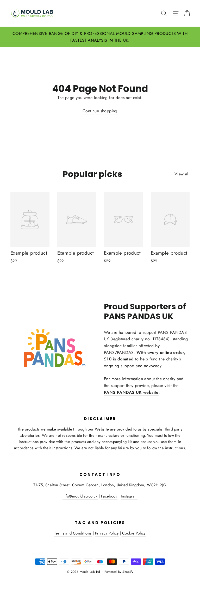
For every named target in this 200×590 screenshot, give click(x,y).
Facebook (109, 496)
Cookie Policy (134, 533)
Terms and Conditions (72, 533)
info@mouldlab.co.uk (80, 496)
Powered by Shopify (118, 571)
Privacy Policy (107, 533)
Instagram (129, 496)
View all (182, 174)
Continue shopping (100, 111)
